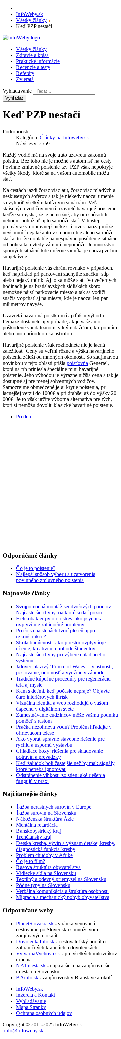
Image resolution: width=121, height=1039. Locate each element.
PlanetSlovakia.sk (35, 923)
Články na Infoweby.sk (64, 137)
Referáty (25, 73)
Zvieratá (25, 79)
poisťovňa (77, 363)
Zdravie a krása (32, 55)
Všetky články (31, 49)
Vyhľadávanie (31, 1001)
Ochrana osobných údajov (44, 1013)
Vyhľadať (14, 98)
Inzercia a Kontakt (35, 995)
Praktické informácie (38, 61)
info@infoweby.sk (23, 1030)
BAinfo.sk (27, 977)
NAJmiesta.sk (31, 965)
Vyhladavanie (17, 91)
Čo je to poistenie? (35, 568)
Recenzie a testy (33, 67)
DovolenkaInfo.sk (35, 941)
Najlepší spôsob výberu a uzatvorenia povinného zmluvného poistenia (55, 577)
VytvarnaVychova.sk (38, 953)
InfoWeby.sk (29, 989)
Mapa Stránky (31, 1007)
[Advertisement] (60, 485)
